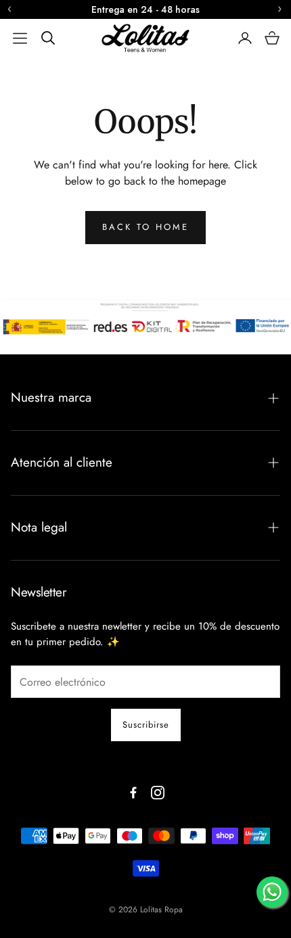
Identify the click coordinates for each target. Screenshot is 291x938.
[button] (20, 37)
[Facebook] (133, 792)
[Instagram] (157, 792)
